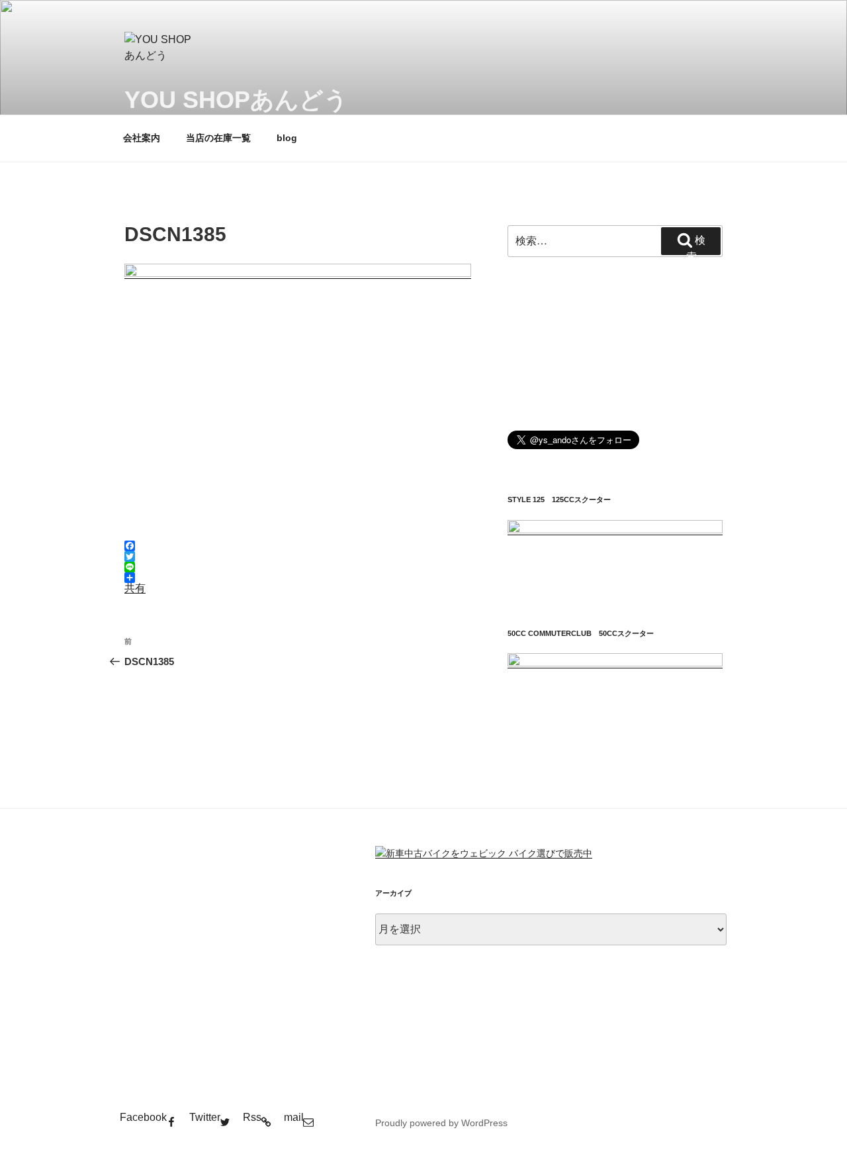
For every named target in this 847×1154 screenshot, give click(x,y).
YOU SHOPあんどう (236, 99)
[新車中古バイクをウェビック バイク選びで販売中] (483, 853)
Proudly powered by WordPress (441, 1123)
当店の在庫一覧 (218, 137)
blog (287, 137)
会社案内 (141, 137)
